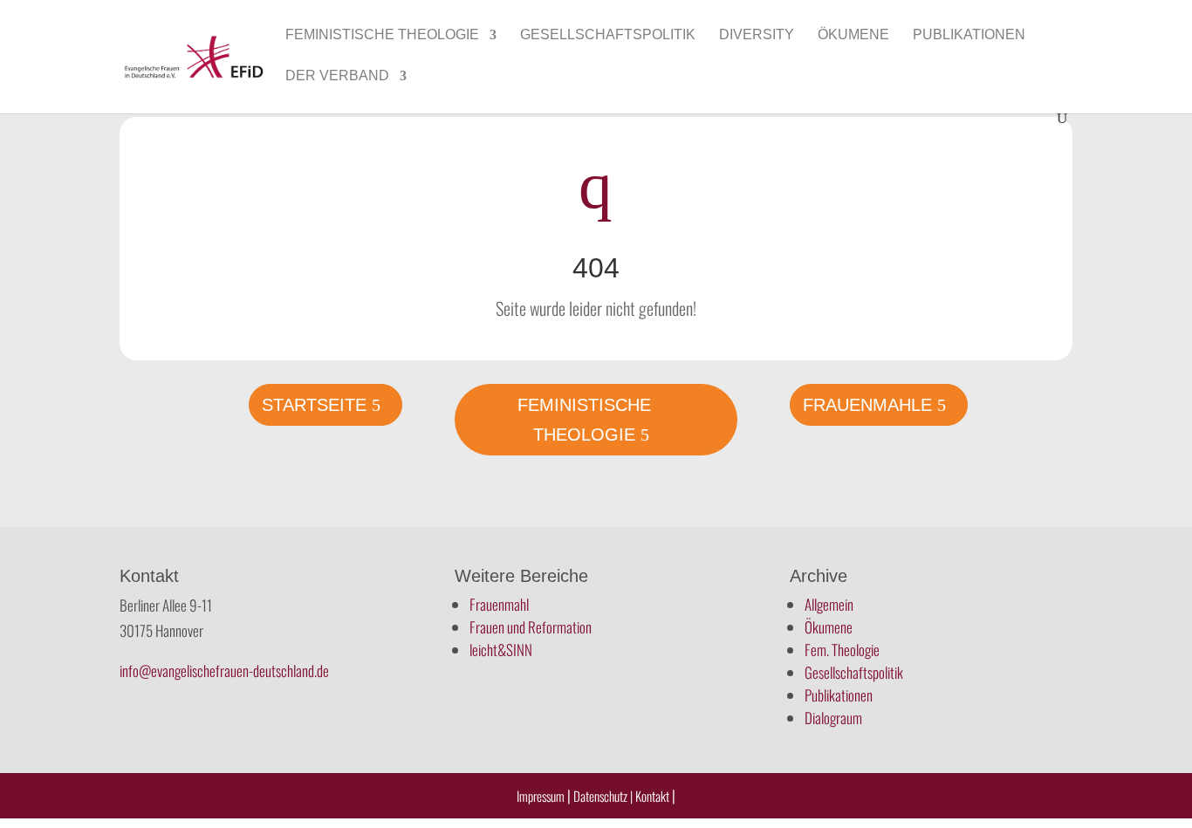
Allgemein (829, 604)
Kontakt (653, 795)
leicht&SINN (500, 649)
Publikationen (969, 35)
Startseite (314, 404)
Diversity (756, 35)
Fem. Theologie (842, 649)
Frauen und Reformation (530, 627)
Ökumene (853, 35)
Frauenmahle (867, 404)
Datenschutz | (603, 795)
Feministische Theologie (382, 35)
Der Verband (337, 76)
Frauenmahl (499, 604)
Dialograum (833, 718)
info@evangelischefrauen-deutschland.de (224, 670)
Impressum (541, 795)
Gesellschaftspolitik (607, 35)
